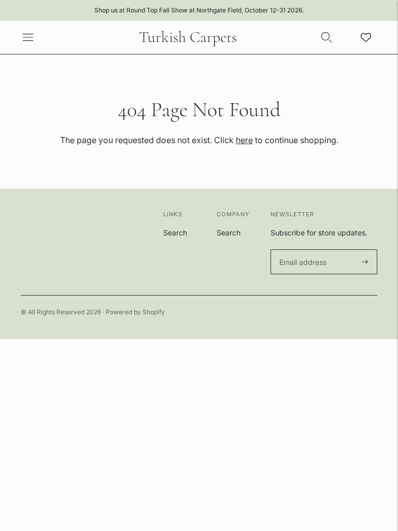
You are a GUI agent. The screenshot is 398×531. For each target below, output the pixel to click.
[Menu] (28, 37)
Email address (301, 250)
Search (175, 232)
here (244, 140)
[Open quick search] (326, 37)
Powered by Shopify (135, 312)
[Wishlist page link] (366, 37)
